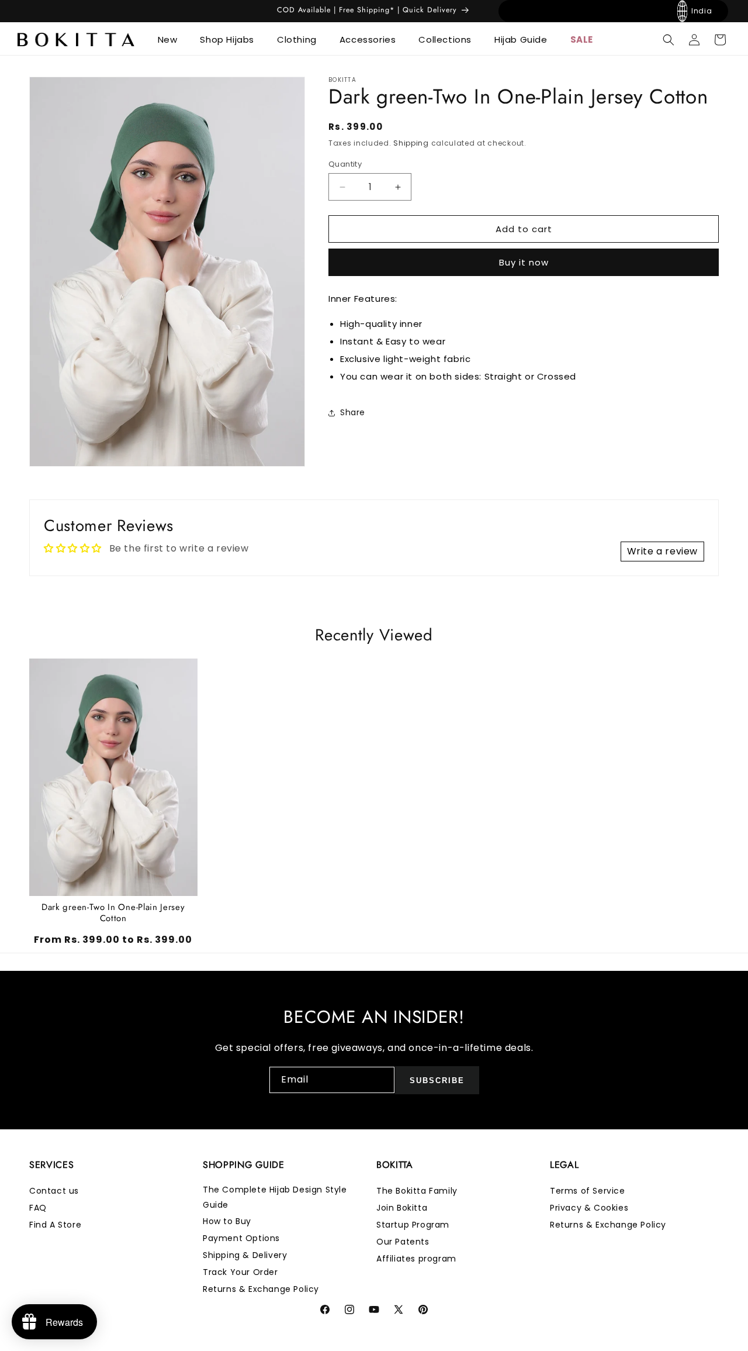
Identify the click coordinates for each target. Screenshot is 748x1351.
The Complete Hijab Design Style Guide (275, 1197)
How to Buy (227, 1221)
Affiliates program (416, 1258)
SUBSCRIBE (437, 1080)
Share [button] (352, 412)
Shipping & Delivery (245, 1255)
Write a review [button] (662, 551)
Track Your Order (240, 1272)
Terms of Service (587, 1191)
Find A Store (55, 1225)
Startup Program (412, 1225)
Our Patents (403, 1241)
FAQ (38, 1208)
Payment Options (241, 1238)
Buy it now (524, 262)
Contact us (54, 1191)
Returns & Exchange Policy (261, 1289)
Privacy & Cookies (589, 1208)
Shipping (411, 143)
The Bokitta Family (417, 1191)
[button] (172, 40)
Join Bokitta (401, 1208)
